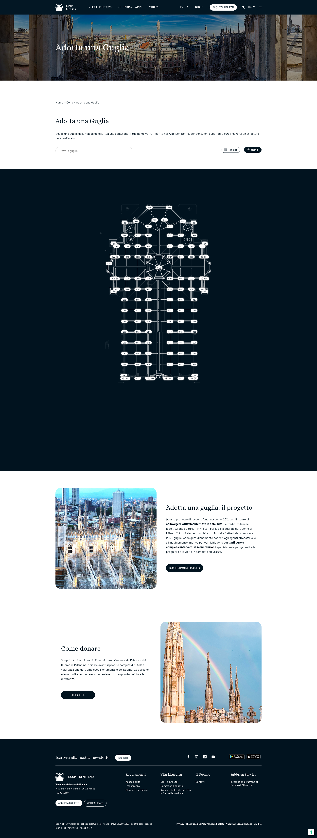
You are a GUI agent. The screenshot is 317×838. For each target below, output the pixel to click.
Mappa (254, 150)
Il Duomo (202, 774)
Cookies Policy (200, 823)
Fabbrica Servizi (243, 774)
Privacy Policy (183, 823)
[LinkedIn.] (205, 756)
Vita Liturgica (100, 7)
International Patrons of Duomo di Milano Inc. (244, 783)
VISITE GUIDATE (95, 803)
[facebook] (188, 756)
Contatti (200, 781)
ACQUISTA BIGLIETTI (223, 7)
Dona (184, 7)
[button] (252, 6)
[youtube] (213, 756)
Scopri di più (78, 695)
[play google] (237, 756)
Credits (258, 823)
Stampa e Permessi (136, 789)
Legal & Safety (216, 823)
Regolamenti (135, 774)
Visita (154, 7)
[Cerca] (243, 7)
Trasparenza (132, 785)
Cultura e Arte (130, 7)
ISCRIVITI (123, 757)
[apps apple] (254, 756)
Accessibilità (132, 781)
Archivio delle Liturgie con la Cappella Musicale (175, 791)
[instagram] (196, 756)
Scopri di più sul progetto (184, 567)
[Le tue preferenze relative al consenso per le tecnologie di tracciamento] (311, 832)
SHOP (199, 7)
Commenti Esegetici (172, 785)
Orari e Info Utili (169, 781)
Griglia (233, 150)
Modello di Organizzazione (239, 823)
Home (59, 102)
